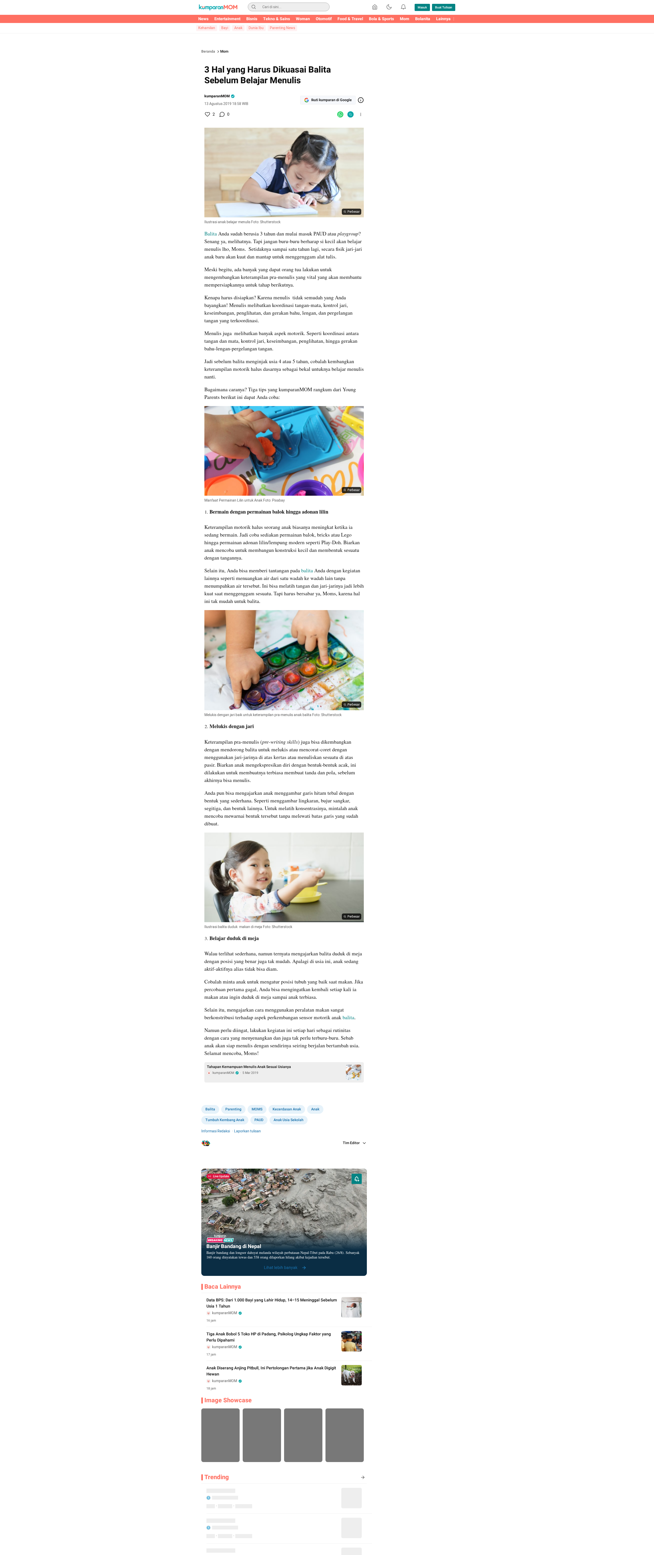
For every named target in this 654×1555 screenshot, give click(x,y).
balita (307, 570)
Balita (210, 233)
